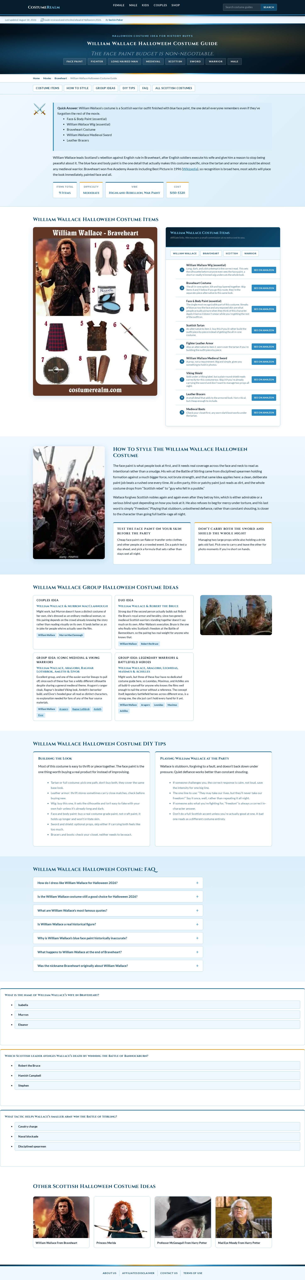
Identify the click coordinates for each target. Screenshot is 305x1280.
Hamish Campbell (29, 1075)
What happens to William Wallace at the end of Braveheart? (118, 951)
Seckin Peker (116, 19)
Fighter (97, 61)
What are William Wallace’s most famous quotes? (118, 910)
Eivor (41, 715)
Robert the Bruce (29, 1065)
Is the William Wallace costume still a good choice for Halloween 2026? (118, 896)
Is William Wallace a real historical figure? (118, 924)
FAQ (145, 88)
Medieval (153, 61)
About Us (109, 1273)
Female (118, 5)
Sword (195, 61)
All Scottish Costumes (173, 88)
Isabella (23, 1005)
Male (133, 5)
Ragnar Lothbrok (81, 709)
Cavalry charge (27, 1126)
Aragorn (63, 709)
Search (269, 7)
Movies (47, 78)
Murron (23, 1015)
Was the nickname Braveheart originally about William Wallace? (118, 965)
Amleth (97, 709)
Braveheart (61, 78)
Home (36, 78)
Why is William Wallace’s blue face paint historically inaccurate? (118, 938)
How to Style (77, 88)
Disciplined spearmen (32, 1146)
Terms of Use (193, 1273)
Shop (176, 5)
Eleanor (23, 1024)
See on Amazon (264, 270)
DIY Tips (129, 88)
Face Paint (75, 61)
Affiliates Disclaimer (138, 1273)
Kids (145, 5)
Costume (44, 7)
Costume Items (47, 88)
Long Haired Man (124, 61)
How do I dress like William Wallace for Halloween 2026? (118, 882)
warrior (216, 61)
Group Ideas (105, 88)
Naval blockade (28, 1136)
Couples (160, 5)
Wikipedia (190, 169)
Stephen (23, 1085)
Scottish (175, 61)
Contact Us (168, 1273)
